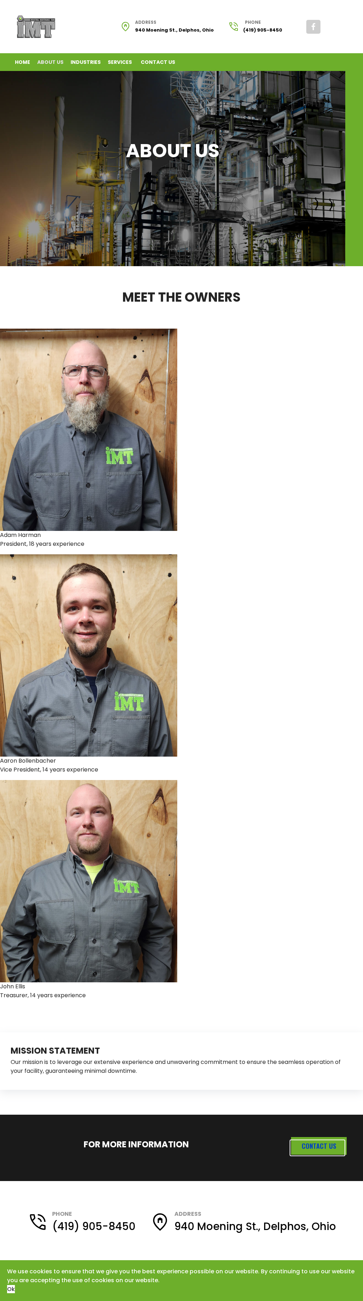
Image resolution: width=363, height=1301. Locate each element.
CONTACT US (319, 1146)
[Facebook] (313, 26)
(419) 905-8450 (262, 30)
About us (50, 62)
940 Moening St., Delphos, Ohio (174, 30)
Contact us (158, 62)
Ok (11, 1289)
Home (22, 62)
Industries (86, 62)
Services (120, 62)
